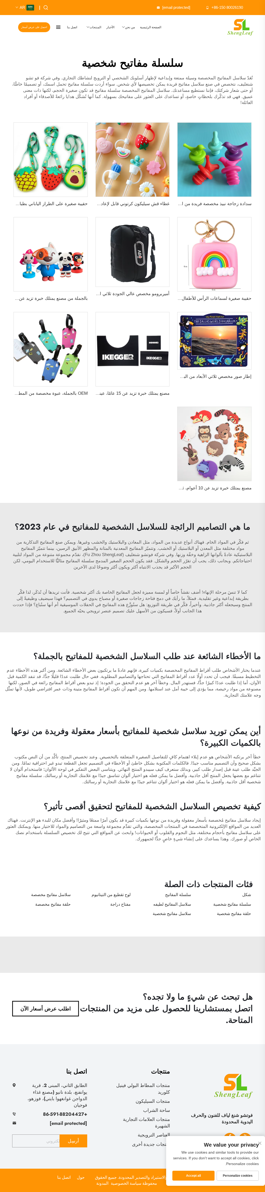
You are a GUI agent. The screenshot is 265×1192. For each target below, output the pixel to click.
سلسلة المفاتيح (79, 560)
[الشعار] (240, 27)
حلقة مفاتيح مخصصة (53, 904)
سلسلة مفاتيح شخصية (232, 904)
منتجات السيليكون (153, 1101)
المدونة (102, 1183)
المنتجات (95, 27)
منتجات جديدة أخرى (151, 1144)
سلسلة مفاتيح (106, 90)
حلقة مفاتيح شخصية (234, 913)
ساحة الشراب (156, 1110)
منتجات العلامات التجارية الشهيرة (146, 1122)
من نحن (130, 27)
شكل (246, 894)
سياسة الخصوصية (126, 1183)
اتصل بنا (72, 27)
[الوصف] (233, 1085)
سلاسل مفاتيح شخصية (172, 913)
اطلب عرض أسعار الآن (45, 1008)
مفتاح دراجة (120, 904)
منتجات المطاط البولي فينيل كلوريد (143, 1088)
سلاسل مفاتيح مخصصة (51, 894)
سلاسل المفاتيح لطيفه (172, 904)
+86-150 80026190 (227, 7)
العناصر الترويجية (154, 1135)
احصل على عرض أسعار (34, 27)
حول (81, 1177)
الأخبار (110, 27)
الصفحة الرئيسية (150, 27)
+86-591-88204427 (65, 1114)
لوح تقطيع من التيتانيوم (111, 894)
